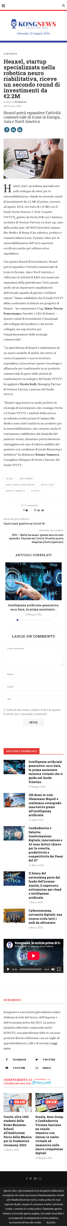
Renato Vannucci (15, 491)
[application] (33, 956)
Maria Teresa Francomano (20, 484)
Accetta (50, 1222)
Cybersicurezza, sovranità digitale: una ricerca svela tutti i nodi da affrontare (45, 916)
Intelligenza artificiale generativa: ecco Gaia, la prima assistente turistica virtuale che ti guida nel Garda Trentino (46, 772)
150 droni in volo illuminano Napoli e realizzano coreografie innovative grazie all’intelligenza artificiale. (45, 805)
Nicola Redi (47, 484)
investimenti (26, 478)
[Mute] (53, 969)
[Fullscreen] (59, 969)
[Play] (8, 969)
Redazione (21, 101)
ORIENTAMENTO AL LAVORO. (25, 1080)
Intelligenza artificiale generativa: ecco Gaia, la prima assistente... (33, 607)
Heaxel (9, 478)
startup (35, 491)
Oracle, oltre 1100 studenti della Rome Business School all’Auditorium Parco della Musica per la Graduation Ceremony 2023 (18, 1131)
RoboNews (10, 53)
